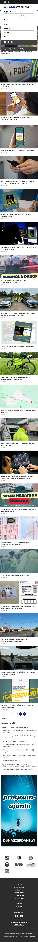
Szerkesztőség (19, 887)
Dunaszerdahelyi (5, 42)
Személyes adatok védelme (13, 933)
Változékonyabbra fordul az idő (12, 760)
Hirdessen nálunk (10, 6)
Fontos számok (19, 898)
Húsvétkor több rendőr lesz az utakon (15, 575)
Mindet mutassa (19, 925)
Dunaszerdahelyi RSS (12, 42)
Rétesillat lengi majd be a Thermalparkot (14, 741)
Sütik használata (27, 933)
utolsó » (24, 714)
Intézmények (19, 890)
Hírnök (6, 2)
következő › (20, 714)
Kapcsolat (19, 903)
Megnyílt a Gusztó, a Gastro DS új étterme (15, 727)
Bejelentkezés (32, 16)
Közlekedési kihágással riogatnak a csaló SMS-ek (18, 151)
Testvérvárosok (19, 892)
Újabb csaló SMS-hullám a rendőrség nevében (17, 346)
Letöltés (19, 906)
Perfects (19, 884)
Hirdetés (19, 901)
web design (24, 936)
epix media (31, 936)
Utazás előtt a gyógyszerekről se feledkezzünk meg (18, 769)
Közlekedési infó (19, 895)
